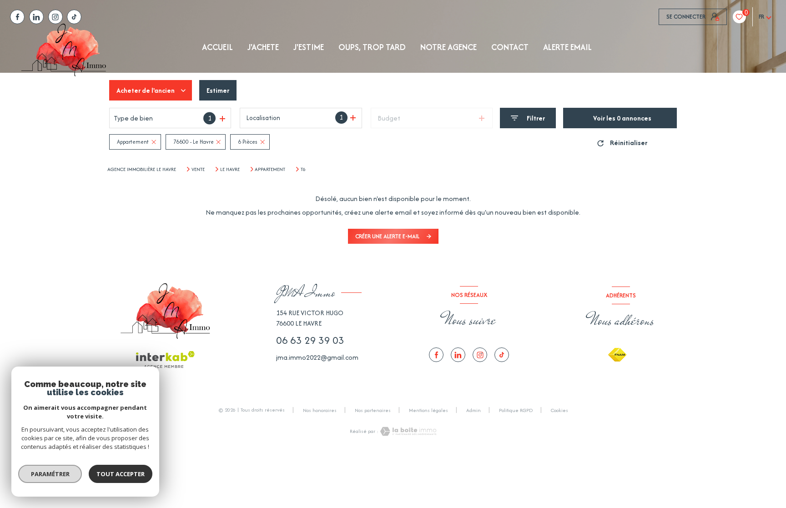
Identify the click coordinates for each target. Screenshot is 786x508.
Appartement (270, 169)
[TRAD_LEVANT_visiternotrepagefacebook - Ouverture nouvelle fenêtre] (17, 17)
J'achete (263, 47)
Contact (510, 47)
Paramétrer (50, 474)
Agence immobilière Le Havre (141, 169)
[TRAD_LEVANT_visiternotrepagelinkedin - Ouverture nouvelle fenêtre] (36, 17)
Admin (473, 410)
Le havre (230, 169)
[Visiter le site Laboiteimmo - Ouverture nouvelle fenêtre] (407, 431)
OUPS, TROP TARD (372, 47)
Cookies (559, 410)
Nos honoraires (320, 410)
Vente (198, 169)
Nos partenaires (373, 410)
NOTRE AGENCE (448, 47)
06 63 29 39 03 (310, 340)
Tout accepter (120, 474)
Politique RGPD (516, 410)
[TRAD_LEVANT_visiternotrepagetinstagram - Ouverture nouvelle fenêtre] (55, 17)
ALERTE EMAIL (567, 47)
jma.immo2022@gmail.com (317, 357)
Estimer (218, 90)
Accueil (217, 47)
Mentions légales (428, 410)
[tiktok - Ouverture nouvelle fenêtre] (74, 17)
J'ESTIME (308, 47)
